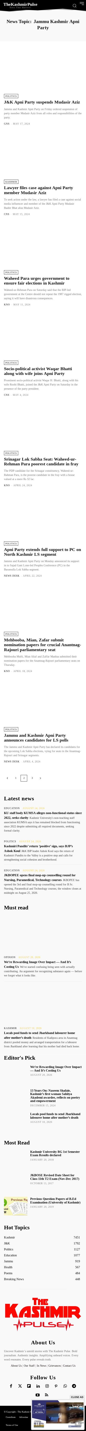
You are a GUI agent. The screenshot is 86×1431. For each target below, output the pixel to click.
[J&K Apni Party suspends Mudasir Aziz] (43, 72)
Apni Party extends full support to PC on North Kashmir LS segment (42, 552)
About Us (16, 1365)
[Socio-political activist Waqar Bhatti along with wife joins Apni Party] (43, 339)
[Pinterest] (56, 1386)
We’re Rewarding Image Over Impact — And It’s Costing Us (56, 1068)
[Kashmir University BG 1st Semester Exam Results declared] (15, 1159)
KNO (7, 304)
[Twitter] (20, 1386)
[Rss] (47, 1395)
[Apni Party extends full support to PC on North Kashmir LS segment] (43, 520)
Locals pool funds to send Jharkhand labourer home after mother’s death (55, 1115)
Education (12, 808)
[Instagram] (47, 1386)
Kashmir (11, 182)
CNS (6, 214)
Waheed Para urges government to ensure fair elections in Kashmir (36, 281)
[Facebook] (11, 1386)
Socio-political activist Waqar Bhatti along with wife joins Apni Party (38, 371)
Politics (11, 96)
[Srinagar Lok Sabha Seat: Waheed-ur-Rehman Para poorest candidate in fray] (43, 429)
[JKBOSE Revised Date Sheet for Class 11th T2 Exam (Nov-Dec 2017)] (15, 1182)
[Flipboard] (29, 1386)
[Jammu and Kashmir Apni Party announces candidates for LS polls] (43, 705)
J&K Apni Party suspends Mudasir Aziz (42, 102)
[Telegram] (74, 1386)
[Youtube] (38, 1395)
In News (41, 1365)
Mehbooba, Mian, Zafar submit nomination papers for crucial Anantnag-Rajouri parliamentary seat (42, 644)
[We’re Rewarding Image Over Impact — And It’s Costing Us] (43, 934)
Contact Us (69, 1365)
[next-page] (40, 778)
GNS (7, 123)
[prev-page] (7, 778)
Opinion (10, 957)
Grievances (54, 1365)
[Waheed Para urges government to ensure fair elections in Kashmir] (43, 248)
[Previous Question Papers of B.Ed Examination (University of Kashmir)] (15, 1206)
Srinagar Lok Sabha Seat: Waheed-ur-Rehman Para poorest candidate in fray (41, 461)
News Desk (12, 575)
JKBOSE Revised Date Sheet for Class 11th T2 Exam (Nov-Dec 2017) (54, 1176)
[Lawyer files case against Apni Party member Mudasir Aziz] (43, 158)
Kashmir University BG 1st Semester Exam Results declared (55, 1153)
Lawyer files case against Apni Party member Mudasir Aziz (38, 190)
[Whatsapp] (65, 1386)
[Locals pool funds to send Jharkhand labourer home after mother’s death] (43, 1005)
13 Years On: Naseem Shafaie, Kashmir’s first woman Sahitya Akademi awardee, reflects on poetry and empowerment (55, 1096)
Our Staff (29, 1365)
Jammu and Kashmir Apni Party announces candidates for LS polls (36, 738)
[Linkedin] (38, 1386)
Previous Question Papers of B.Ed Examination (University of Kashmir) (55, 1200)
